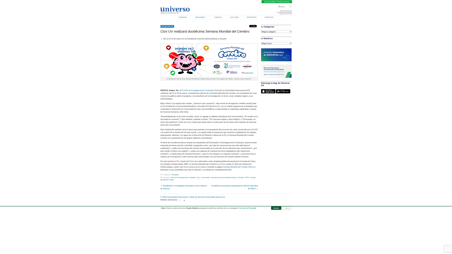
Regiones (200, 17)
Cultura (234, 17)
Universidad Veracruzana (277, 1)
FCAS (247, 177)
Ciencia (218, 17)
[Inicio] (175, 12)
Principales (167, 26)
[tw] (184, 200)
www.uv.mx (220, 197)
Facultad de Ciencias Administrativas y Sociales (227, 177)
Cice (198, 177)
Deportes (252, 17)
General (183, 17)
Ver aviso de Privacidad (247, 208)
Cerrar (287, 208)
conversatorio (205, 177)
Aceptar (276, 208)
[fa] (179, 200)
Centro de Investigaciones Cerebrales (198, 90)
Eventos (269, 17)
